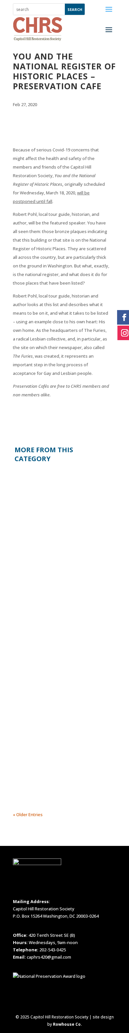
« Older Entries (28, 814)
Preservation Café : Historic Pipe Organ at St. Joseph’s (53, 600)
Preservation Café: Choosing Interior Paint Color (48, 479)
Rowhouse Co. (67, 1024)
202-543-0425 (52, 950)
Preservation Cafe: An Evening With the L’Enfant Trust (50, 693)
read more (30, 563)
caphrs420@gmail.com (49, 957)
